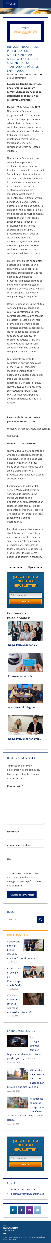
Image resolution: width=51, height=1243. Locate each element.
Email (11, 591)
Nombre (13, 831)
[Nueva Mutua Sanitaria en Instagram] (29, 1210)
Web (9, 859)
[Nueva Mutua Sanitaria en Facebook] (21, 1210)
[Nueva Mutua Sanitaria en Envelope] (37, 1210)
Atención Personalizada (23, 1189)
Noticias (33, 74)
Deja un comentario (16, 77)
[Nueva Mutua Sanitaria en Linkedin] (13, 1210)
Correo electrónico (19, 845)
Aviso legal (12, 1239)
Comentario (15, 786)
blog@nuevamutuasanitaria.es (27, 1193)
